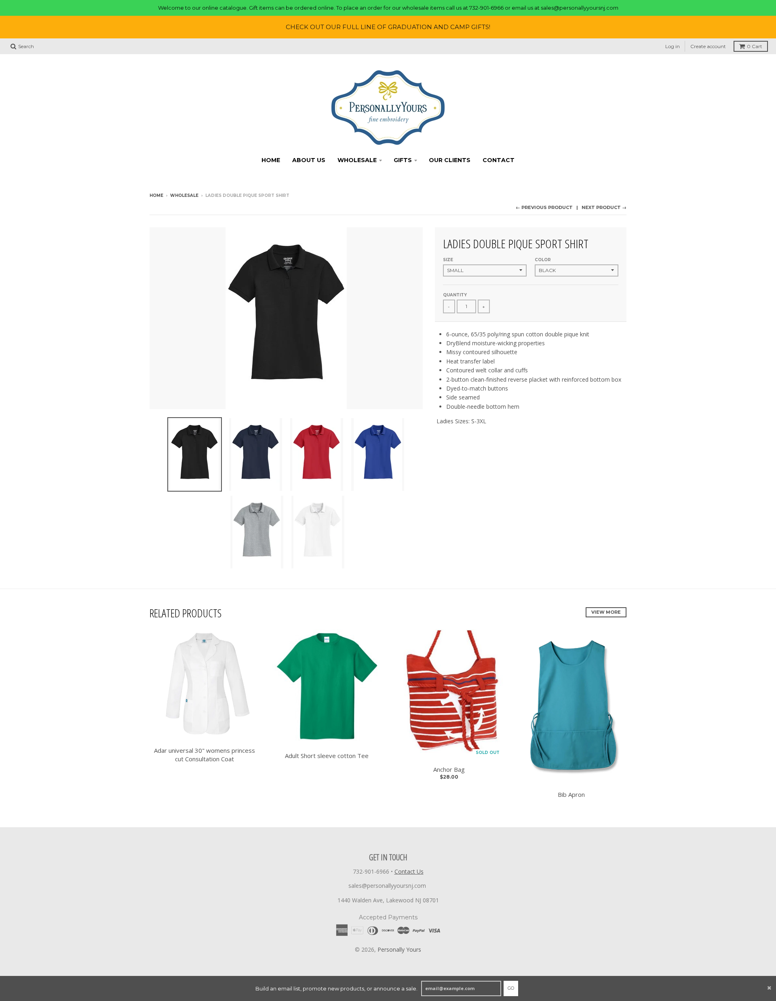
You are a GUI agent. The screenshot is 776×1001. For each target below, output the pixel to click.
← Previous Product (544, 207)
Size (448, 259)
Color (543, 259)
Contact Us (409, 871)
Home (270, 160)
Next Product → (604, 207)
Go (511, 988)
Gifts (403, 160)
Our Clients (449, 160)
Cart (754, 46)
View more (606, 612)
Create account (708, 46)
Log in (672, 46)
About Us (308, 160)
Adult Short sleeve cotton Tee (327, 756)
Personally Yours (399, 949)
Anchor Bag (449, 769)
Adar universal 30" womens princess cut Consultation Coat (204, 754)
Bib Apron (571, 794)
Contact (499, 160)
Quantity (455, 295)
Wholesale (357, 160)
